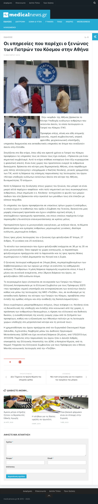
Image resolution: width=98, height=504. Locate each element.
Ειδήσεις (8, 22)
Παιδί (59, 22)
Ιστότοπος (10, 467)
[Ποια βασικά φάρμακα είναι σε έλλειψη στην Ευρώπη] (74, 402)
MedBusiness (83, 22)
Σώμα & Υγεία (35, 22)
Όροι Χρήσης (49, 3)
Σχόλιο (9, 442)
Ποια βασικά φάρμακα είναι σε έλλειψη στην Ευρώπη (71, 415)
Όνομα (9, 458)
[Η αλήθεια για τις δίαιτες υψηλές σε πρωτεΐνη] (46, 404)
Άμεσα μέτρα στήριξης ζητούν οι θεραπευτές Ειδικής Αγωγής (14, 415)
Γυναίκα (49, 22)
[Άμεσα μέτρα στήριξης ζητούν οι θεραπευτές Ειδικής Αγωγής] (18, 402)
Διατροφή (20, 22)
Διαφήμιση (8, 3)
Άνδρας (69, 22)
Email (51, 458)
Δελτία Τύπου (34, 3)
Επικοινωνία (20, 3)
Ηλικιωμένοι (10, 27)
